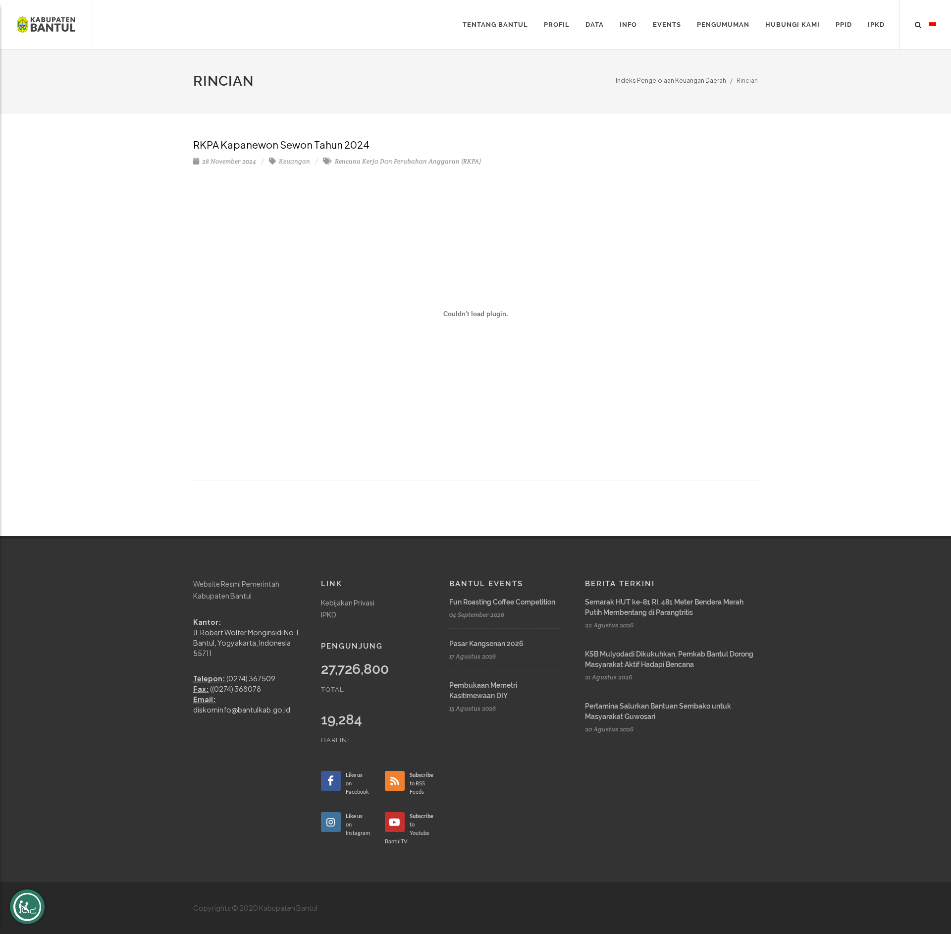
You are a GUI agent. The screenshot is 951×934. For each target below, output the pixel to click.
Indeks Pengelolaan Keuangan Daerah (671, 80)
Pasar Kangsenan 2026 (486, 644)
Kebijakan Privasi (347, 602)
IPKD (328, 614)
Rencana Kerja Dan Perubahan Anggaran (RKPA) (407, 161)
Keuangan (293, 161)
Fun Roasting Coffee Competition (502, 602)
